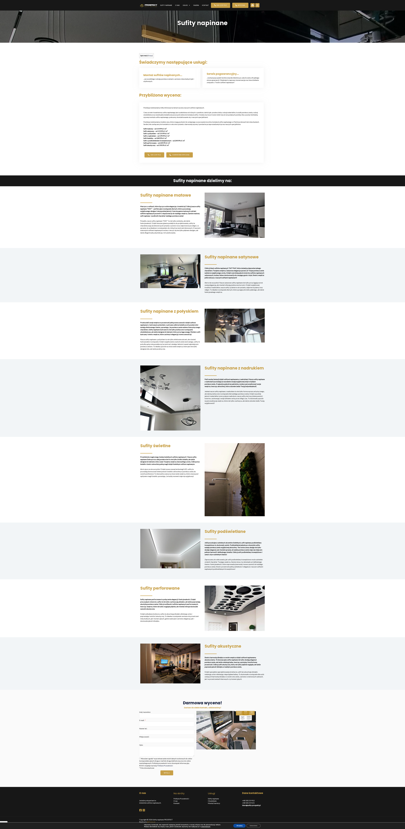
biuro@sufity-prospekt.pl (251, 805)
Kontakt (205, 5)
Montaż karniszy (214, 803)
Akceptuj (239, 826)
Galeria (196, 5)
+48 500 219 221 (248, 803)
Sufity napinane (166, 5)
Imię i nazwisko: (145, 712)
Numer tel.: (143, 728)
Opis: (141, 745)
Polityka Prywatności (165, 766)
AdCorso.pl (151, 822)
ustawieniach (205, 827)
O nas (177, 5)
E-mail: (142, 720)
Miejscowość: (144, 737)
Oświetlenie (212, 801)
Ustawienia (253, 826)
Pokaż (150, 56)
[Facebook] (140, 810)
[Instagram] (143, 810)
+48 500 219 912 (248, 800)
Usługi (185, 5)
